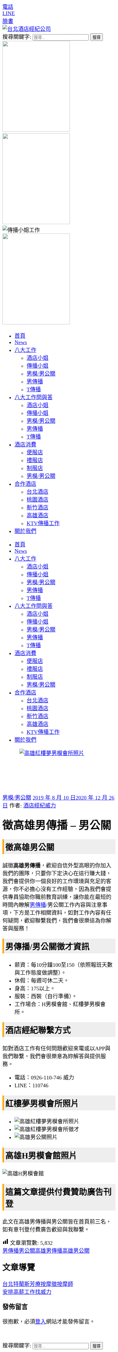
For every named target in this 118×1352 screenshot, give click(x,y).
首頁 (20, 336)
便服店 (35, 452)
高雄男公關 (76, 1251)
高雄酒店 (37, 515)
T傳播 (34, 389)
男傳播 (35, 382)
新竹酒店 (37, 508)
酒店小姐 (37, 358)
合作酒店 (25, 484)
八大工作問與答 (34, 397)
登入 (40, 1322)
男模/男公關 (41, 374)
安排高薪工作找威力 (26, 1292)
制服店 (35, 468)
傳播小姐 (37, 366)
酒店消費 (25, 445)
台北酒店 (37, 492)
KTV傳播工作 (43, 523)
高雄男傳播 (48, 1251)
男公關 (27, 1251)
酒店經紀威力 (39, 806)
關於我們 (25, 531)
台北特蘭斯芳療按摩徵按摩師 (37, 1284)
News (21, 342)
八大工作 (25, 350)
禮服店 (35, 460)
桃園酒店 (37, 500)
